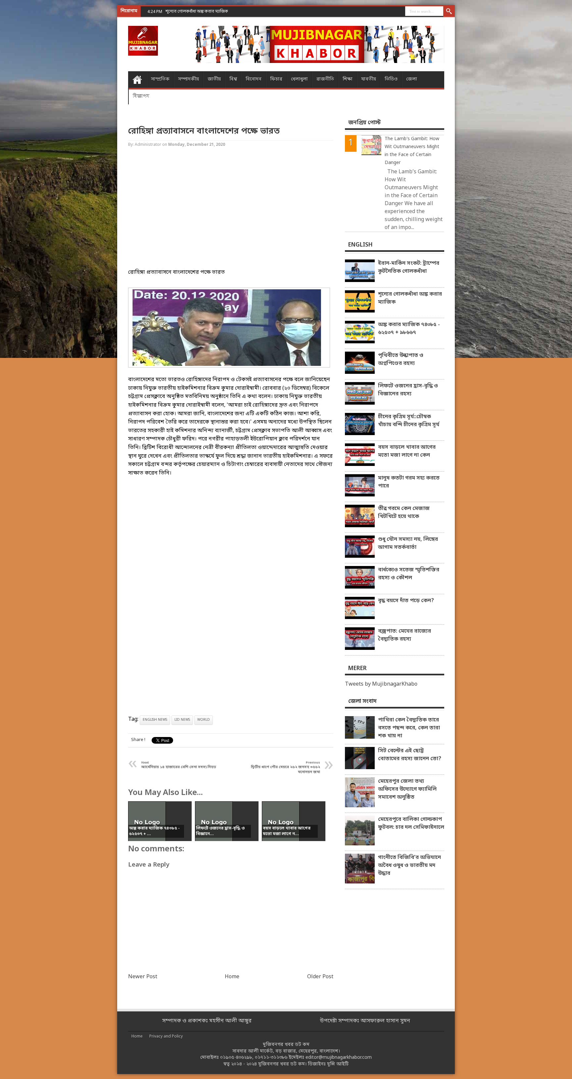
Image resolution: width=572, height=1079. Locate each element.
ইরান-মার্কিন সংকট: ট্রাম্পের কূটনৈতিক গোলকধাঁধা (408, 267)
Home (137, 79)
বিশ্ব (233, 79)
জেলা (411, 79)
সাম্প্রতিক (160, 79)
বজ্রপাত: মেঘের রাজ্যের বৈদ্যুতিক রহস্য (404, 635)
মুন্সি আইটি (338, 1064)
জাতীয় (214, 79)
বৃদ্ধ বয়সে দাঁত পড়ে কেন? (406, 600)
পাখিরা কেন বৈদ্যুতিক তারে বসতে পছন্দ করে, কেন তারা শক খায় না (409, 728)
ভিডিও (391, 79)
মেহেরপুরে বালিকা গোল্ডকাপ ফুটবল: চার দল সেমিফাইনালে (411, 823)
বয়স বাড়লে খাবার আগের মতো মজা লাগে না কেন (407, 451)
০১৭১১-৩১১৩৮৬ (271, 1057)
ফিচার (276, 79)
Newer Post (142, 977)
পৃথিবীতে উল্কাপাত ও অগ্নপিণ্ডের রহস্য (400, 359)
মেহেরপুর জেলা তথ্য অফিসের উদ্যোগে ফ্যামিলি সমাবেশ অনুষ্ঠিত (407, 789)
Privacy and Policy (166, 1036)
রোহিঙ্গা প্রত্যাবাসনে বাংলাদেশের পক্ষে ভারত (204, 131)
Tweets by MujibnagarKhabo (381, 684)
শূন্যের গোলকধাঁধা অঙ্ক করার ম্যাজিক (410, 298)
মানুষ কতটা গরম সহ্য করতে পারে (409, 482)
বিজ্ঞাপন (141, 96)
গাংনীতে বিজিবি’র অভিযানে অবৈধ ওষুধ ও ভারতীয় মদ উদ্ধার (409, 865)
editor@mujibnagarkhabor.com (339, 1057)
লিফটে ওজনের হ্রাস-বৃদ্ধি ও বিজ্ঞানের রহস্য (408, 390)
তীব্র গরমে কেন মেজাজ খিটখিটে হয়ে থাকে (404, 512)
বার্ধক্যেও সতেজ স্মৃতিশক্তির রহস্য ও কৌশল (408, 574)
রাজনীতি (325, 79)
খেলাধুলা (299, 79)
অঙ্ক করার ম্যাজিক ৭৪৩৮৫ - (189, 11)
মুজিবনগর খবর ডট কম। (282, 1064)
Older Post (320, 977)
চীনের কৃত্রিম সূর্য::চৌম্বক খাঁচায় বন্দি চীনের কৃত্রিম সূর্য (408, 420)
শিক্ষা (348, 79)
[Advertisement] (26, 106)
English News (155, 720)
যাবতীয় (368, 79)
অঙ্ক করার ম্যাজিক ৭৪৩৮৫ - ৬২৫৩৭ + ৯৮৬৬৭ (409, 328)
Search (449, 11)
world (203, 720)
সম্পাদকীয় (188, 79)
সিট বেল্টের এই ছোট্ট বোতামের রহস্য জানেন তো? (409, 755)
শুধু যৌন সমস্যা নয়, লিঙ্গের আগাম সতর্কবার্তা (408, 543)
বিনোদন (254, 79)
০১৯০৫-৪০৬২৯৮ (236, 1057)
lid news (182, 720)
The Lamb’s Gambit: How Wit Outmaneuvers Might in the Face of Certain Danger (412, 151)
